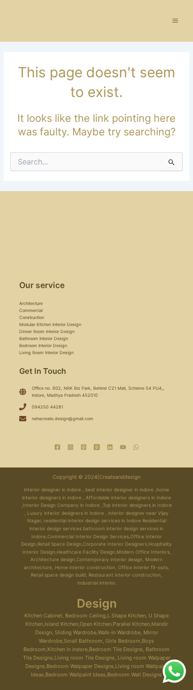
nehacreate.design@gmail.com (62, 418)
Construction (31, 317)
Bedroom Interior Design (43, 345)
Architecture (31, 303)
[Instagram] (70, 447)
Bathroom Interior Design (43, 338)
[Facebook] (57, 447)
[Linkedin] (110, 447)
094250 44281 (47, 406)
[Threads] (97, 447)
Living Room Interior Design (46, 352)
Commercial (31, 310)
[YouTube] (123, 447)
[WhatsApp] (136, 447)
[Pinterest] (84, 447)
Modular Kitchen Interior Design (50, 324)
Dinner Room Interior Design (46, 331)
